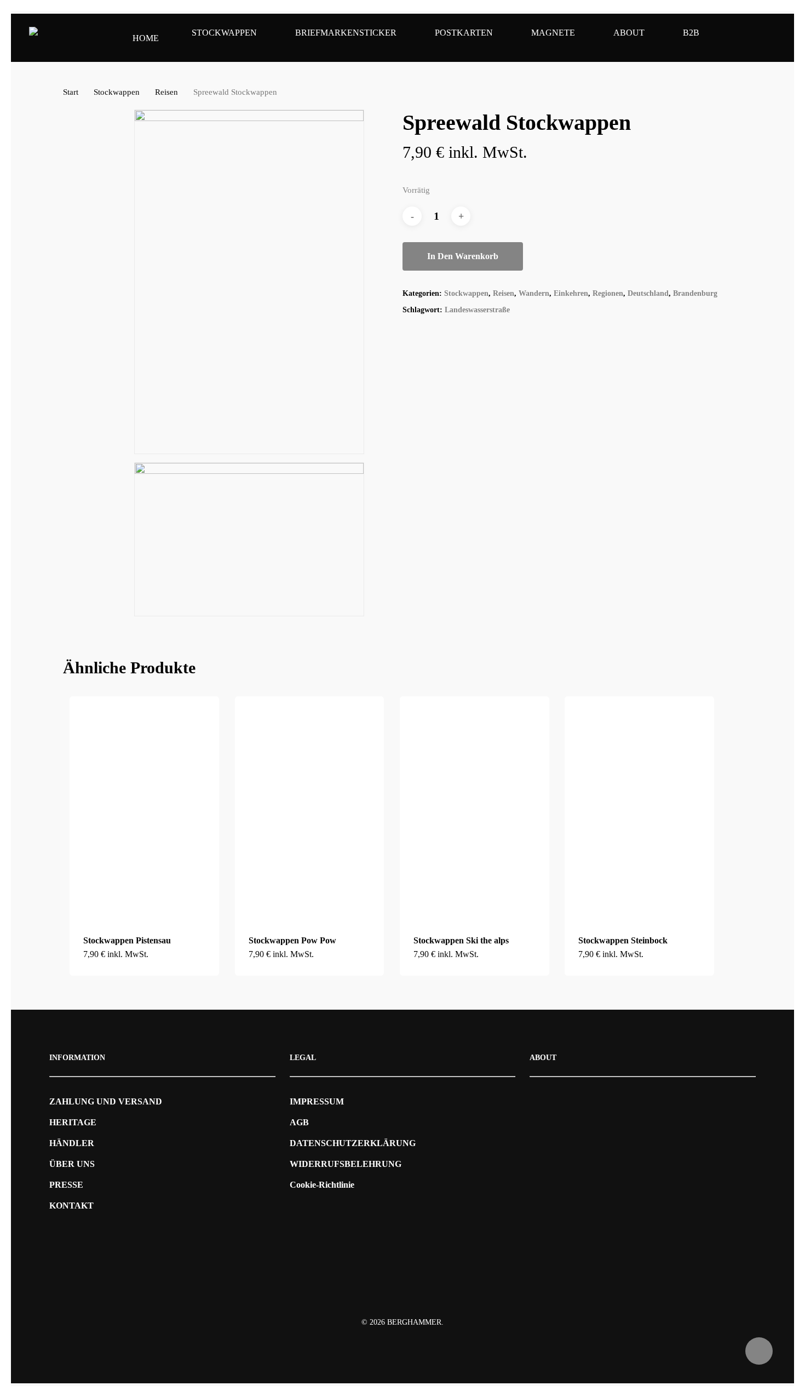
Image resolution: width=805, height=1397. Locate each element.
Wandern (534, 293)
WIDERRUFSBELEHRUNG (345, 1164)
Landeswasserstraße (477, 310)
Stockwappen (117, 92)
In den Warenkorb (462, 256)
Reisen (166, 92)
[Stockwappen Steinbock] (639, 808)
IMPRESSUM (317, 1101)
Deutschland (648, 293)
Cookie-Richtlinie (322, 1184)
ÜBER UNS (72, 1164)
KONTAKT (71, 1205)
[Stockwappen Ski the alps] (474, 808)
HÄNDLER (71, 1143)
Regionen (608, 293)
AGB (299, 1122)
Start (70, 92)
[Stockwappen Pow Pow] (309, 808)
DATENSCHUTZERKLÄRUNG (353, 1143)
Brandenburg (695, 293)
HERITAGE (72, 1122)
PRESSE (66, 1184)
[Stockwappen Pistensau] (144, 808)
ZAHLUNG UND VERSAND (105, 1101)
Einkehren (571, 293)
